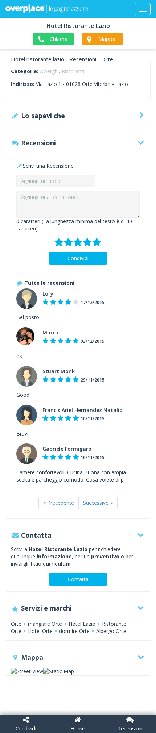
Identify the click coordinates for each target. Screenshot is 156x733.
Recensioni (129, 728)
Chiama (58, 38)
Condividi (78, 258)
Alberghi (49, 71)
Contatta (78, 579)
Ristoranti (73, 71)
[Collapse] (143, 9)
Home (77, 728)
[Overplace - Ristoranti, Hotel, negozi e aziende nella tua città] (46, 9)
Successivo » (98, 502)
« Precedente (58, 502)
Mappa (106, 38)
